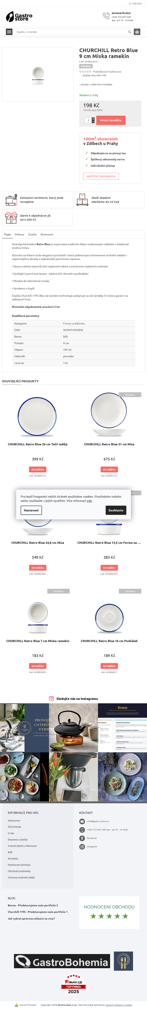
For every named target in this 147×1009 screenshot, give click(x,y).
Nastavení (31, 510)
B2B (10, 852)
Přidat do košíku (111, 120)
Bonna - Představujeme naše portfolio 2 (33, 905)
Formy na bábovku (74, 323)
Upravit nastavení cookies (119, 1004)
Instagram (92, 846)
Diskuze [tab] (19, 234)
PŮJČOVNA (14, 826)
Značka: (94, 75)
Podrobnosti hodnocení (107, 71)
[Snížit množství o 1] (93, 121)
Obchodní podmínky (19, 871)
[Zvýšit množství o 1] (93, 118)
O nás (11, 833)
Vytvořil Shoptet (28, 1004)
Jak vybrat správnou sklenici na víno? (31, 918)
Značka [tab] (32, 234)
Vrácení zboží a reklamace (22, 845)
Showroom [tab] (46, 234)
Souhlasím (116, 510)
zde (89, 500)
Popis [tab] (7, 234)
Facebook (92, 837)
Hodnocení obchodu (19, 864)
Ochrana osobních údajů (21, 877)
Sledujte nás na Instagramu (77, 699)
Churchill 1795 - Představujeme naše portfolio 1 (38, 911)
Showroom (14, 820)
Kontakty (13, 858)
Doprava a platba (18, 839)
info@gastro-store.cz (98, 821)
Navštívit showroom (101, 176)
